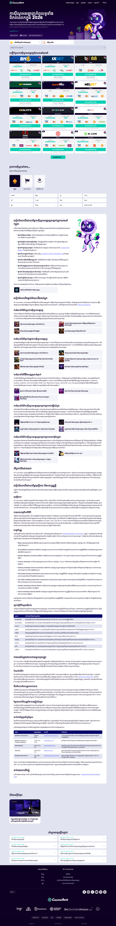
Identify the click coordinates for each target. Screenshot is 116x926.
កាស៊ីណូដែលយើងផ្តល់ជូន (83, 305)
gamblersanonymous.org (51, 735)
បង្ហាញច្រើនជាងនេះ (57, 157)
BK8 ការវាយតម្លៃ (25, 77)
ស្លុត (43, 883)
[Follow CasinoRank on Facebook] (84, 892)
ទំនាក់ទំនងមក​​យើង (68, 877)
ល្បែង (77, 3)
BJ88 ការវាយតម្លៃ (91, 77)
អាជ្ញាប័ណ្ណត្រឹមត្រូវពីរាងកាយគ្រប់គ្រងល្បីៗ (73, 534)
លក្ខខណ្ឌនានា (31, 923)
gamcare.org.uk (48, 750)
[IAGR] (19, 909)
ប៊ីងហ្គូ (42, 874)
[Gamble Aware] (78, 909)
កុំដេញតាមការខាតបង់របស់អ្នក (85, 677)
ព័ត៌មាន (105, 3)
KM (11, 892)
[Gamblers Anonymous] (28, 909)
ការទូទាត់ (90, 3)
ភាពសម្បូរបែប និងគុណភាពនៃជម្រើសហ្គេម (52, 254)
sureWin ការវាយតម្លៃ (58, 103)
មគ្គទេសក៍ (96, 3)
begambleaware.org (49, 745)
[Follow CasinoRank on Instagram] (88, 892)
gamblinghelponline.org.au (51, 755)
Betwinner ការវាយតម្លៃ (25, 103)
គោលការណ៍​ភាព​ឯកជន (68, 883)
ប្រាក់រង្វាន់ (83, 3)
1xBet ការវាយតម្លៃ (58, 77)
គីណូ (42, 877)
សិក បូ (42, 880)
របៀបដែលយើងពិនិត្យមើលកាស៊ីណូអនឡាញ (68, 880)
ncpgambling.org (49, 740)
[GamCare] (40, 909)
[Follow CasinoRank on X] (92, 892)
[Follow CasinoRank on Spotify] (100, 892)
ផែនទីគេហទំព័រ (84, 923)
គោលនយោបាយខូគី (57, 923)
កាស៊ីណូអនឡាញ (70, 3)
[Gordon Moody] (55, 909)
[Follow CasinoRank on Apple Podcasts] (105, 892)
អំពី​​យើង (68, 874)
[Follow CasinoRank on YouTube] (96, 892)
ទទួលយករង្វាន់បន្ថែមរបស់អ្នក (25, 74)
